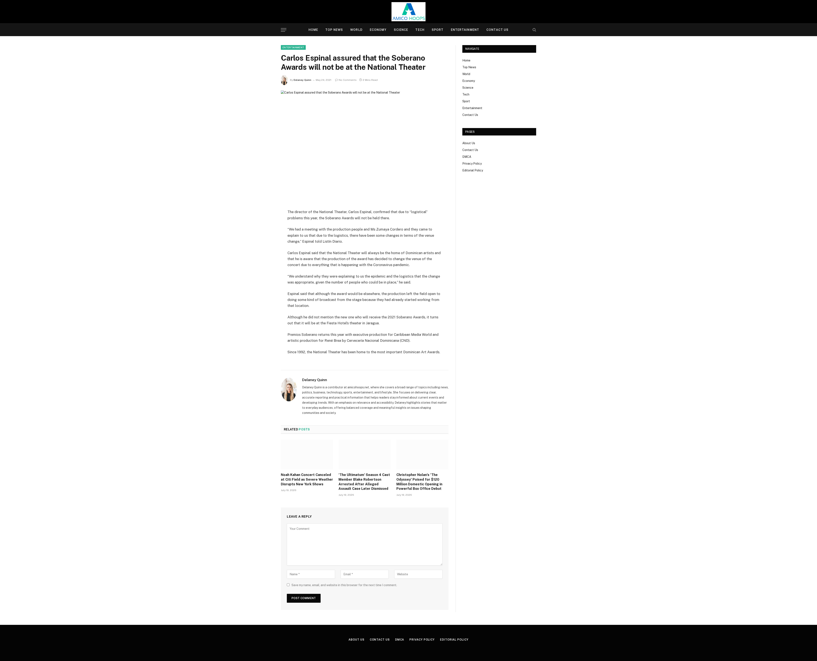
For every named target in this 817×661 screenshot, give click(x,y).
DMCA (466, 156)
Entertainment (465, 29)
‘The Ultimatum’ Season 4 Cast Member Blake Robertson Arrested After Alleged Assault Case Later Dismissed (364, 482)
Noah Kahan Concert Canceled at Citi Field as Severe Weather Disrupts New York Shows (307, 479)
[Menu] (283, 30)
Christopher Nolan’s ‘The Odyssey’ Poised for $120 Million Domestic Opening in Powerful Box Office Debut (419, 482)
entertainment (293, 47)
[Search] (534, 30)
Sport (438, 29)
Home (313, 29)
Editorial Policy (472, 170)
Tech (419, 29)
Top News (334, 29)
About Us (468, 143)
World (356, 29)
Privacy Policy (472, 163)
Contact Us (497, 29)
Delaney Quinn (302, 79)
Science (401, 29)
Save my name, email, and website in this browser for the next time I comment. (344, 585)
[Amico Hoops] (408, 11)
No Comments (348, 79)
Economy (378, 29)
